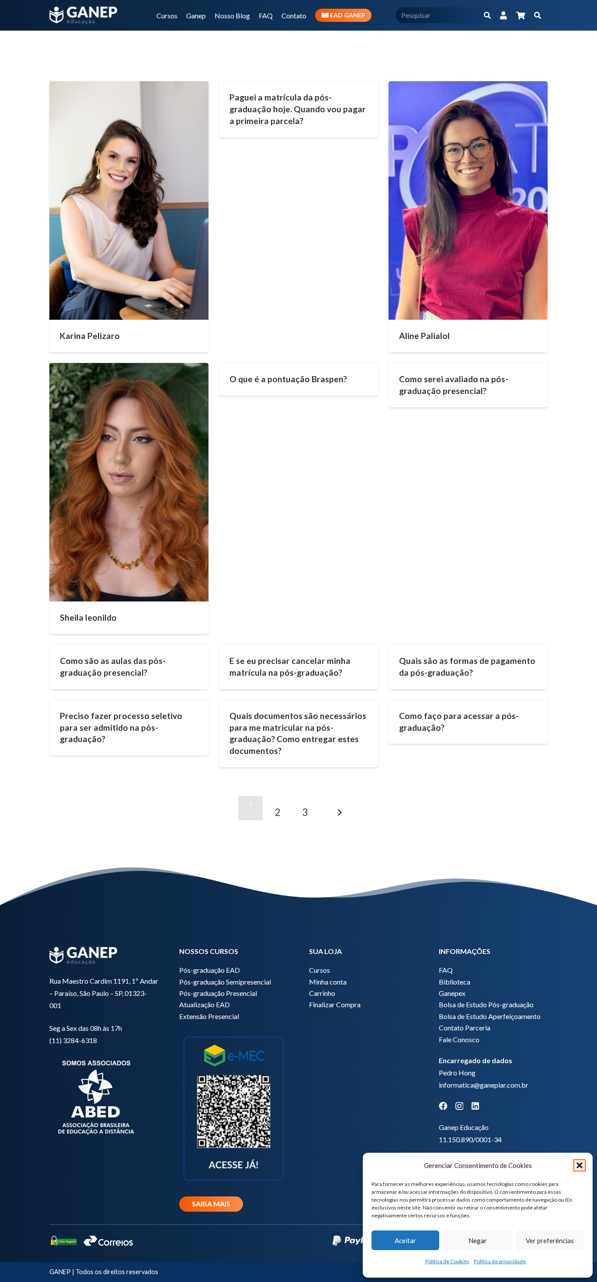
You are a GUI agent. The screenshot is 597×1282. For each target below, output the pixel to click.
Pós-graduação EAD (209, 970)
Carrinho (322, 993)
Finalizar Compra (335, 1004)
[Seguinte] (339, 808)
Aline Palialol (424, 336)
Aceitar (405, 1240)
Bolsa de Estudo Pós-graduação (486, 1004)
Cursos (319, 970)
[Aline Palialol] (468, 200)
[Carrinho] (520, 15)
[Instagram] (459, 1106)
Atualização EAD (204, 1004)
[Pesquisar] (487, 15)
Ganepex (452, 993)
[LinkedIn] (475, 1106)
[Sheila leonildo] (128, 482)
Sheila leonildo (88, 617)
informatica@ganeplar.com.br (483, 1085)
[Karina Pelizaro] (128, 200)
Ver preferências (550, 1240)
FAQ (446, 970)
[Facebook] (443, 1106)
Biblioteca (454, 982)
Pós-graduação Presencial (218, 993)
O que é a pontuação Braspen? (288, 379)
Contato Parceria (464, 1027)
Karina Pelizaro (90, 336)
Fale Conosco (459, 1039)
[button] (579, 1165)
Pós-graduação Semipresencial (225, 982)
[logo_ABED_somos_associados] (103, 1096)
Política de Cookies (447, 1261)
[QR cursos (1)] (233, 1107)
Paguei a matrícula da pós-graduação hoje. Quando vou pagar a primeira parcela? (297, 109)
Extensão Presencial (209, 1016)
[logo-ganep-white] (83, 15)
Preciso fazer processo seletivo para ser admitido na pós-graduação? (121, 727)
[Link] (503, 15)
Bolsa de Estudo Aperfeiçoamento (490, 1016)
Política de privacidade (500, 1261)
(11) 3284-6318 (73, 1040)
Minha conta (328, 982)
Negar (478, 1240)
